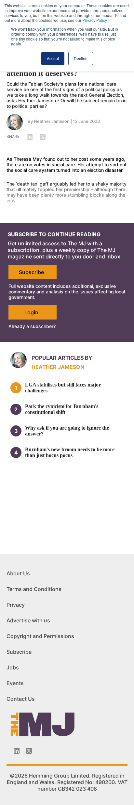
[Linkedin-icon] (17, 751)
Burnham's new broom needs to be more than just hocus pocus (69, 452)
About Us (18, 573)
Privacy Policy (94, 20)
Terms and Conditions (34, 589)
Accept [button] (53, 58)
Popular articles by (62, 357)
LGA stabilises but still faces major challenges (63, 387)
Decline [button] (80, 58)
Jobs (13, 667)
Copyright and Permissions (40, 636)
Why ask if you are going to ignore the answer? (67, 430)
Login (31, 312)
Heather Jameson (52, 121)
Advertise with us (28, 620)
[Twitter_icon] (29, 751)
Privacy (16, 604)
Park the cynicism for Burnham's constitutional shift (61, 409)
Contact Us (21, 699)
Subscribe (31, 272)
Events (15, 683)
